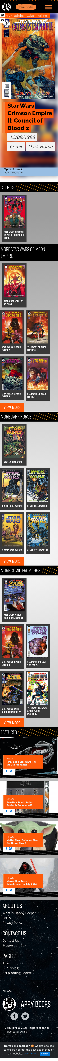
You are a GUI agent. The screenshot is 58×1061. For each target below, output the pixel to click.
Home (7, 15)
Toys (6, 963)
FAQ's (6, 918)
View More (12, 407)
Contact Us (10, 940)
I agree (45, 1053)
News (6, 991)
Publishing (10, 968)
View (9, 771)
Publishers (31, 15)
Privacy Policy (12, 922)
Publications (19, 15)
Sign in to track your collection (13, 171)
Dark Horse (42, 15)
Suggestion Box (14, 945)
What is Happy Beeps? (19, 913)
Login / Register (25, 6)
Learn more (30, 1053)
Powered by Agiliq (16, 1031)
